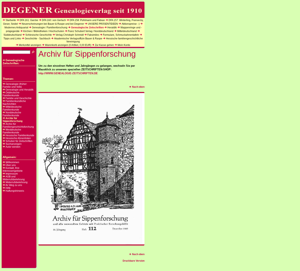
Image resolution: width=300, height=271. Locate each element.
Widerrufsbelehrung (17, 182)
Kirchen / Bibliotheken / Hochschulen (43, 31)
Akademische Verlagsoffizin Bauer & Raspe (78, 38)
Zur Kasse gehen (104, 45)
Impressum (12, 173)
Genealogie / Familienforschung (49, 27)
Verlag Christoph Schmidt (70, 34)
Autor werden (13, 146)
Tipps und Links (12, 38)
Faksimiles (93, 34)
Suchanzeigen (14, 144)
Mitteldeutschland (127, 31)
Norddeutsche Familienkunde (12, 114)
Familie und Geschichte (19, 98)
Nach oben (138, 86)
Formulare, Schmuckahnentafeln (121, 34)
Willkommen (12, 162)
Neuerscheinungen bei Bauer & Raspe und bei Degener (53, 23)
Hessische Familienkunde (20, 135)
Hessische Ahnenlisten (18, 138)
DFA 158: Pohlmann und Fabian (87, 20)
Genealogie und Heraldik (19, 89)
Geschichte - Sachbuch (37, 38)
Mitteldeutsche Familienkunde (12, 108)
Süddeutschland (12, 34)
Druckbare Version (133, 260)
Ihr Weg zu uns (14, 185)
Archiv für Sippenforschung (12, 120)
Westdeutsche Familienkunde (12, 131)
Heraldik (112, 27)
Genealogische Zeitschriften (87, 27)
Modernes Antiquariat (16, 27)
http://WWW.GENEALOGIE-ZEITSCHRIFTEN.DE (68, 73)
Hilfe (8, 188)
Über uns (11, 165)
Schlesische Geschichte (38, 34)
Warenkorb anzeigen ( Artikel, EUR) (68, 45)
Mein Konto (124, 45)
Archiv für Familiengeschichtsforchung (18, 125)
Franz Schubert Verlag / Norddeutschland (90, 31)
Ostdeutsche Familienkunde (11, 94)
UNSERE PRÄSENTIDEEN (103, 23)
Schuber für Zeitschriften (19, 141)
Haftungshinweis (15, 190)
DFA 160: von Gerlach (54, 20)
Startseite (11, 20)
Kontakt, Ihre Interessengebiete (13, 169)
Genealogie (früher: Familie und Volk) (15, 85)
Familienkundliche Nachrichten (14, 102)
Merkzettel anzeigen (30, 45)
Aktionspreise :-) (131, 23)
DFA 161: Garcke (29, 20)
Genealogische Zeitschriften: (13, 62)
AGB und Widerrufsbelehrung (14, 178)
